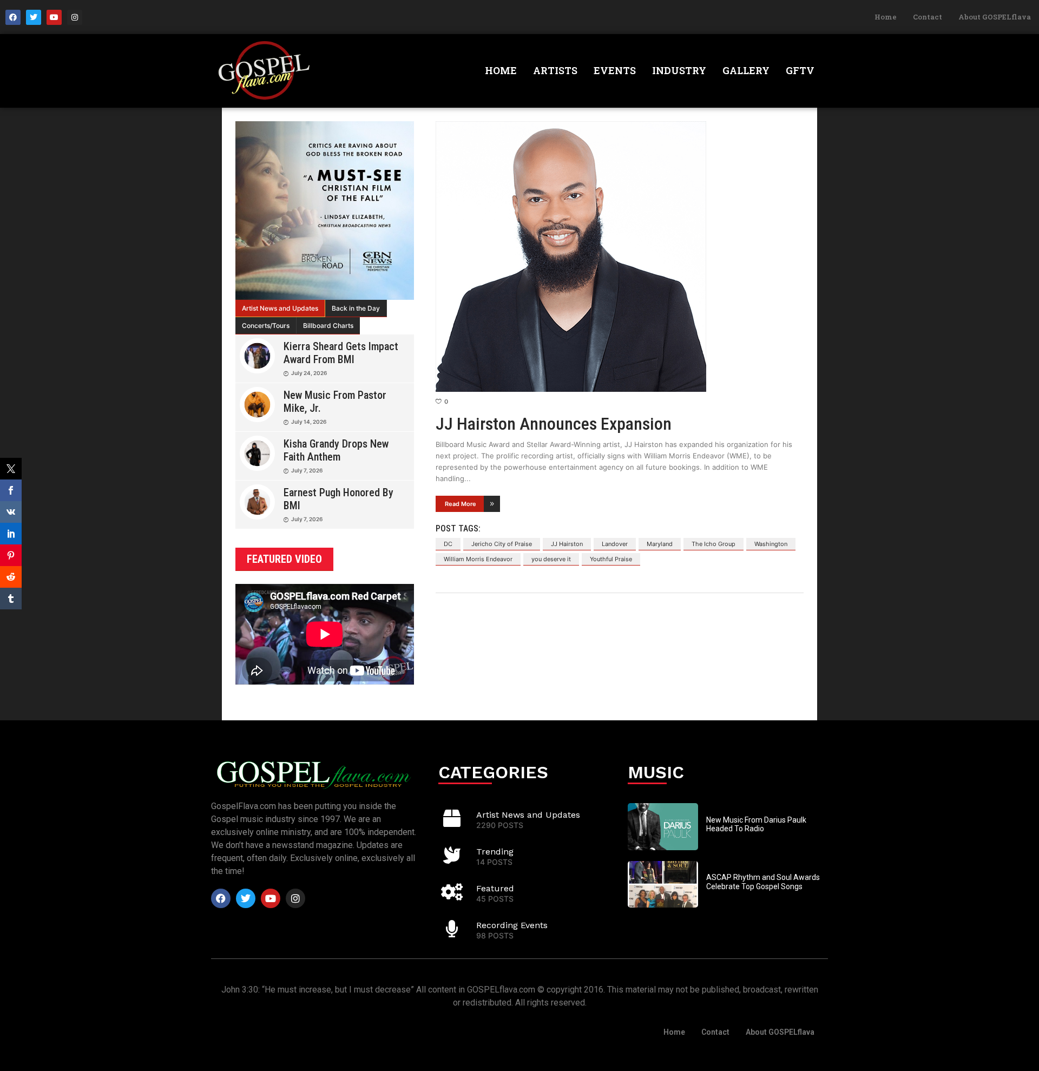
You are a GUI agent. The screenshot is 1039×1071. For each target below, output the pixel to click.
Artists (555, 70)
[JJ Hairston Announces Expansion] (620, 256)
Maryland (660, 544)
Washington (770, 544)
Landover (615, 544)
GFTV (800, 70)
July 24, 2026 (309, 373)
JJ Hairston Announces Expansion (554, 423)
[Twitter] (33, 17)
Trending (495, 851)
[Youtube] (54, 17)
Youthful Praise (611, 559)
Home (885, 17)
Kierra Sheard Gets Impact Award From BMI (341, 353)
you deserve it (551, 559)
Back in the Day (356, 308)
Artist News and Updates (280, 308)
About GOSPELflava (994, 17)
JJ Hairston (567, 544)
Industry (679, 70)
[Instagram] (74, 17)
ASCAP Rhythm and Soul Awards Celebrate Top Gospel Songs (763, 882)
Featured (495, 888)
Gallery (746, 70)
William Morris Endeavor (478, 559)
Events (615, 70)
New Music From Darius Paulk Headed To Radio (756, 824)
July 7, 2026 (307, 470)
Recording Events (512, 925)
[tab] (280, 308)
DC (448, 544)
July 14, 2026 (308, 421)
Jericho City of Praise (501, 544)
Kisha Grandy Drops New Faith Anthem (336, 450)
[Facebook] (13, 17)
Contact (927, 17)
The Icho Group (713, 544)
